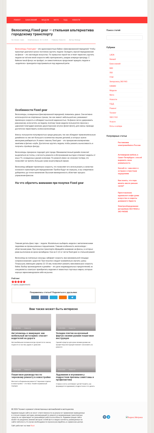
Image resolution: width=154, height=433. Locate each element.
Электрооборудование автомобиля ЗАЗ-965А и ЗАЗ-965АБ (128, 209)
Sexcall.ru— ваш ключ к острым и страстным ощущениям (128, 171)
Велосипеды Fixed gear (25, 49)
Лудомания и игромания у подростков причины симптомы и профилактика (75, 377)
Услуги (112, 122)
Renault (112, 59)
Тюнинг (112, 113)
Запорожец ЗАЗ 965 (118, 81)
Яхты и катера (115, 126)
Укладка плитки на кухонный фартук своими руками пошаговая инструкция (75, 336)
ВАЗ (111, 68)
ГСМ (111, 77)
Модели (45, 20)
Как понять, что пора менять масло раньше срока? (128, 183)
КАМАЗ (112, 86)
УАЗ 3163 (113, 117)
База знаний (31, 20)
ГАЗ (111, 72)
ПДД (65, 20)
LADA (111, 55)
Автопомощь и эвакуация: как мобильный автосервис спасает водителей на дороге (29, 336)
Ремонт (17, 20)
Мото (56, 20)
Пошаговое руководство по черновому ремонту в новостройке (31, 376)
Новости (76, 20)
